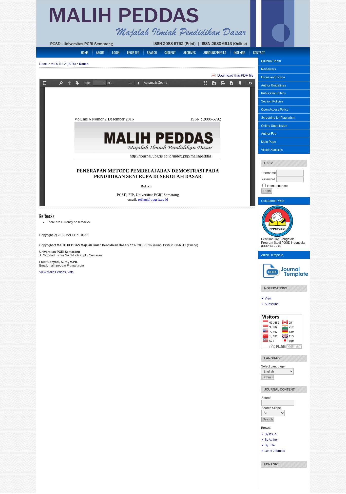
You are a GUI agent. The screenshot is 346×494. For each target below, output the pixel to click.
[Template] (286, 278)
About (100, 52)
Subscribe (272, 304)
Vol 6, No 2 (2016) (63, 64)
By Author (271, 440)
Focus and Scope (273, 77)
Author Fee (268, 133)
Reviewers (268, 69)
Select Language (273, 366)
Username (268, 173)
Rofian (83, 64)
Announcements (214, 52)
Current (170, 52)
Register (133, 52)
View (268, 298)
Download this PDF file (235, 75)
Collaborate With (272, 201)
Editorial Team (271, 61)
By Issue (270, 434)
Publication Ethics (273, 93)
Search (152, 52)
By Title (270, 445)
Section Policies (272, 101)
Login (116, 52)
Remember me (277, 186)
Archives (189, 52)
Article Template (272, 255)
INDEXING (239, 52)
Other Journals (275, 451)
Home (84, 52)
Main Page (268, 142)
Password (268, 179)
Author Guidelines (273, 85)
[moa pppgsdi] (277, 236)
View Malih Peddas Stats (56, 272)
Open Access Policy (274, 109)
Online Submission (274, 126)
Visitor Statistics (272, 150)
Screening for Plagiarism (278, 117)
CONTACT (259, 52)
